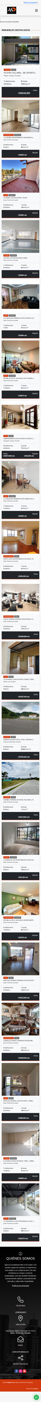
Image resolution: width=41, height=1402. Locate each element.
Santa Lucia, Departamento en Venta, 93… (18, 559)
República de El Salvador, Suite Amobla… (19, 378)
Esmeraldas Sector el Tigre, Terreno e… (18, 739)
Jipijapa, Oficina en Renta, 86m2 (15, 258)
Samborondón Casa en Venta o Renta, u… (18, 438)
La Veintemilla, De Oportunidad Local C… (19, 1221)
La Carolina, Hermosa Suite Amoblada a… (19, 499)
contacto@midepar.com (20, 1352)
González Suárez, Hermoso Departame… (18, 1040)
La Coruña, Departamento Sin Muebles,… (18, 137)
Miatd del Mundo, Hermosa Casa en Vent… (19, 980)
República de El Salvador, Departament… (18, 920)
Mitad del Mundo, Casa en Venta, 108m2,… (18, 1101)
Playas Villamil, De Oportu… (20, 73)
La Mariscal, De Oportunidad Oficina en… (18, 860)
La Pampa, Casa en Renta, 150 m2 (15, 198)
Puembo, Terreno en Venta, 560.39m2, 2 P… (18, 800)
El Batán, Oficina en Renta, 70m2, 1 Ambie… (19, 1161)
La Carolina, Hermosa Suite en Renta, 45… (19, 318)
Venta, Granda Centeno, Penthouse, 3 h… (18, 619)
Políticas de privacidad (20, 1286)
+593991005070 (20, 1312)
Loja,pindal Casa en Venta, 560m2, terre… (19, 679)
